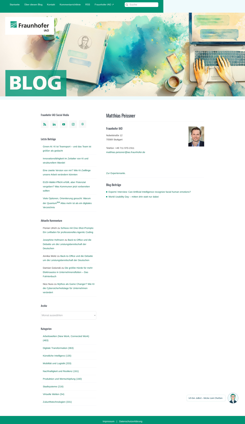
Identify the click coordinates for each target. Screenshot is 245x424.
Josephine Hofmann (53, 239)
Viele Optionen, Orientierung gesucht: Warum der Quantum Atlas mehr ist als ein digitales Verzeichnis (67, 203)
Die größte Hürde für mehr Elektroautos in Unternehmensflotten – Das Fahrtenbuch (68, 272)
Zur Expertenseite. (116, 173)
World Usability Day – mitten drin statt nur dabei (133, 196)
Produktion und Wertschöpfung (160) (62, 379)
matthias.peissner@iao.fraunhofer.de (125, 152)
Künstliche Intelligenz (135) (57, 355)
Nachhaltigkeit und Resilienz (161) (61, 371)
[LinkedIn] (54, 124)
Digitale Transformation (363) (58, 348)
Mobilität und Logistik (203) (57, 363)
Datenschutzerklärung (130, 421)
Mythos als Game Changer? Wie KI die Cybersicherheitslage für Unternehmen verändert (68, 288)
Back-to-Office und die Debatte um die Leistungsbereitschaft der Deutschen (67, 244)
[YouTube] (64, 124)
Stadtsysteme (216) (53, 386)
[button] (233, 398)
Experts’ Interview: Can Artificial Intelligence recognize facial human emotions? (149, 191)
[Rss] (44, 124)
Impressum (108, 421)
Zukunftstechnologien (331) (57, 401)
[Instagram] (73, 124)
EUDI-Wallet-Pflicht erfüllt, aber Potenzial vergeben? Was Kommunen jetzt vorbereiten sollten (66, 186)
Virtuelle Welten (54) (53, 394)
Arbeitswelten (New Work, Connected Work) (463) (66, 338)
